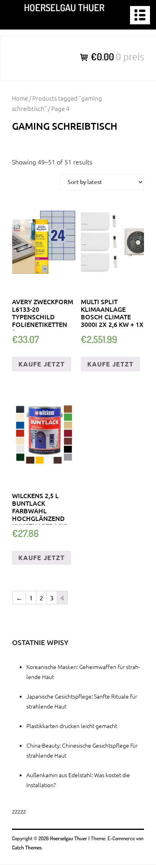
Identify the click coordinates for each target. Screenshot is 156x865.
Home (20, 98)
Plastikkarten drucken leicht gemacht (71, 726)
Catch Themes (27, 847)
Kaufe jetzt (41, 364)
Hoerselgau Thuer (64, 7)
